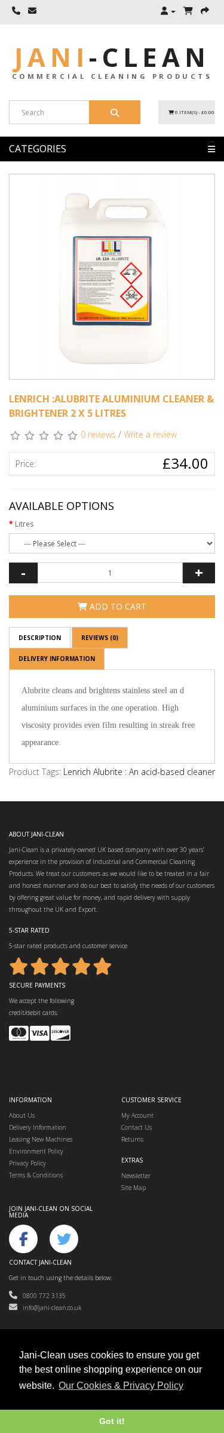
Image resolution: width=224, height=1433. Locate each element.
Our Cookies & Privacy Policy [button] (121, 1385)
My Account (137, 1115)
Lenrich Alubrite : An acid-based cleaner (139, 771)
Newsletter (136, 1175)
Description (40, 638)
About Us (22, 1115)
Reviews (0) (99, 638)
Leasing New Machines (40, 1139)
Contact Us (136, 1127)
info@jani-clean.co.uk (49, 1307)
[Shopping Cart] (188, 11)
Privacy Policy (27, 1163)
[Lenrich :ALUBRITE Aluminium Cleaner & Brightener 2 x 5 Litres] (112, 277)
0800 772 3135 (41, 1295)
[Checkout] (205, 11)
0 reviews (98, 434)
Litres (24, 524)
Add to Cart (116, 606)
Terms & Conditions (36, 1175)
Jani (112, 57)
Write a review (150, 434)
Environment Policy (36, 1151)
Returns (132, 1139)
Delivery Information (57, 658)
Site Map (133, 1187)
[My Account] (168, 11)
